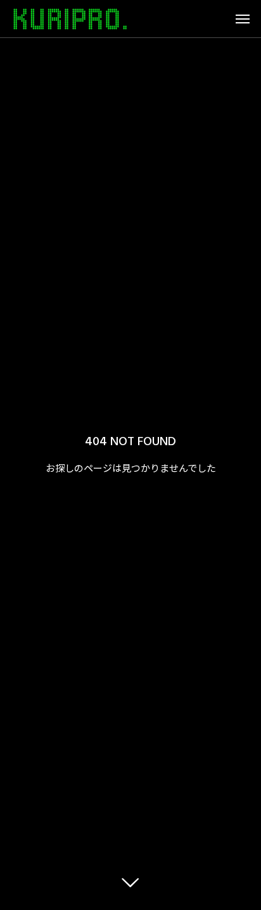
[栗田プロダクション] (70, 19)
